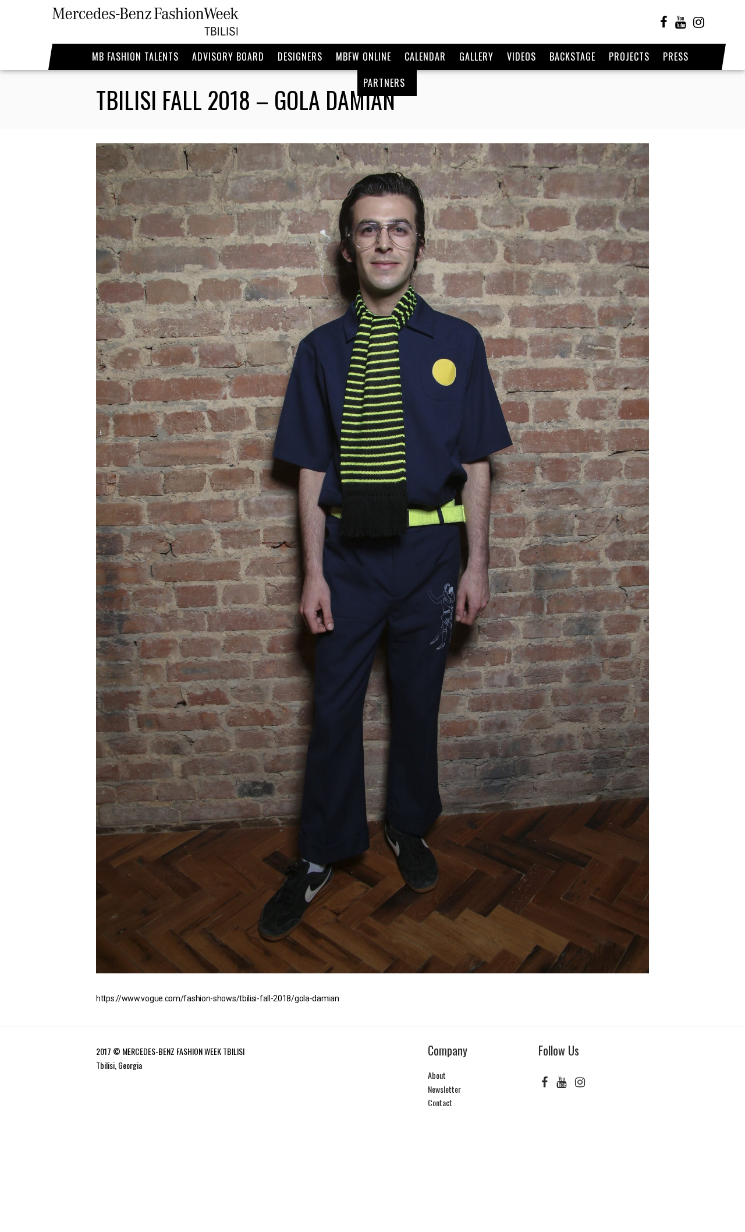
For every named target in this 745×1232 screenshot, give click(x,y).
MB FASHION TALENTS (135, 56)
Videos (521, 56)
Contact (440, 1102)
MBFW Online (363, 56)
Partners (384, 83)
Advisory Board (228, 56)
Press (676, 56)
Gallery (476, 56)
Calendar (425, 56)
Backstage (572, 56)
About (437, 1075)
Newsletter (444, 1089)
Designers (300, 56)
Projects (629, 56)
